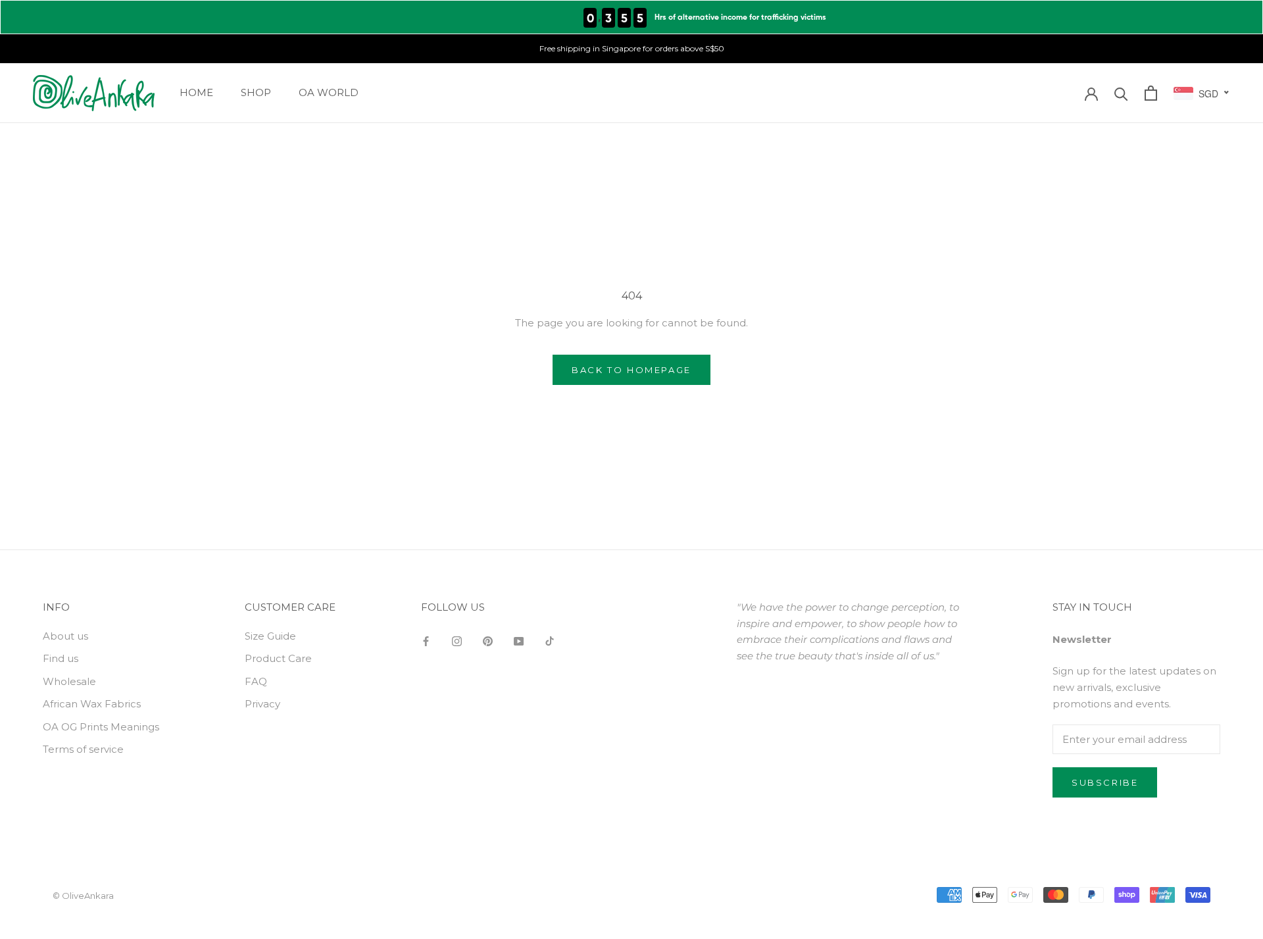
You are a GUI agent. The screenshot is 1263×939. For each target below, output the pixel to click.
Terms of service (83, 749)
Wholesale (69, 681)
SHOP (256, 92)
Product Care (278, 658)
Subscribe (1105, 782)
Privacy (262, 704)
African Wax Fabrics (92, 704)
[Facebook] (426, 641)
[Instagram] (457, 641)
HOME (196, 92)
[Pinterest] (488, 641)
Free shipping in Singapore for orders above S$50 (631, 48)
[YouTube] (519, 641)
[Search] (1121, 93)
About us (65, 636)
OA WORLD (329, 92)
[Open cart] (1151, 93)
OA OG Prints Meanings (101, 727)
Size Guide (270, 636)
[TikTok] (550, 641)
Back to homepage (631, 370)
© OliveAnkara (83, 895)
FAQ (256, 681)
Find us (60, 658)
